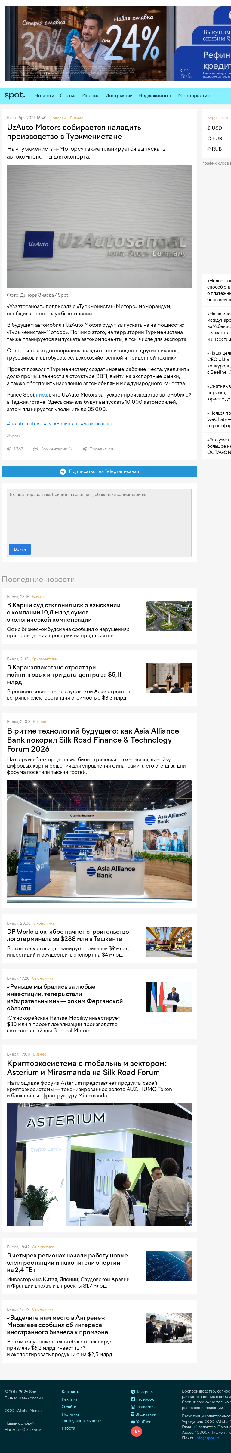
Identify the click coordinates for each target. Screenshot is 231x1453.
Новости (44, 95)
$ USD (214, 128)
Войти (20, 549)
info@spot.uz (207, 1438)
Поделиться (100, 449)
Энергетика (43, 1247)
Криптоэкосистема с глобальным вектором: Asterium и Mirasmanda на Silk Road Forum (86, 1068)
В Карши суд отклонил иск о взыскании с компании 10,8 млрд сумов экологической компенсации (64, 612)
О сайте (69, 1407)
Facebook (144, 1399)
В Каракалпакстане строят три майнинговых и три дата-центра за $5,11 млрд (64, 674)
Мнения (91, 95)
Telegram (144, 1392)
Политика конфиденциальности (81, 1417)
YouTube (143, 1422)
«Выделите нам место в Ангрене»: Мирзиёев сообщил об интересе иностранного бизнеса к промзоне (57, 1325)
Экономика (44, 923)
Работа (68, 1428)
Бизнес (38, 597)
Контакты (71, 1392)
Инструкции (119, 95)
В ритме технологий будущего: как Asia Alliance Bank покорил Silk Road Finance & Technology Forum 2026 (93, 739)
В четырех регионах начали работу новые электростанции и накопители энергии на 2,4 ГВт (67, 1262)
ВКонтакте (145, 1414)
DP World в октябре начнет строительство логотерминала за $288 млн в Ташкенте (68, 935)
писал (43, 395)
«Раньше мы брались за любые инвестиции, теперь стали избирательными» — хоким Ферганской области (65, 997)
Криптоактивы (44, 659)
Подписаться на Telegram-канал (102, 471)
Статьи (68, 95)
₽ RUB (214, 149)
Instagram (145, 1407)
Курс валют (218, 117)
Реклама (70, 1399)
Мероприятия (194, 95)
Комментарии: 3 (55, 449)
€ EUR (214, 138)
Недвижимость (155, 95)
